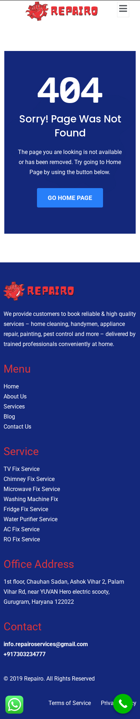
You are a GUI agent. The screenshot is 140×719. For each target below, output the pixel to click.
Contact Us (17, 426)
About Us (15, 396)
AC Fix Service (21, 529)
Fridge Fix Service (26, 509)
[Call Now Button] (123, 704)
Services (14, 406)
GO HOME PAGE (70, 197)
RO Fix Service (22, 539)
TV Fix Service (21, 469)
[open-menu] (123, 9)
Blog (9, 416)
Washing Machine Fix (31, 499)
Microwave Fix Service (32, 489)
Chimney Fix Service (29, 479)
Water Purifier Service (30, 519)
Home (11, 386)
